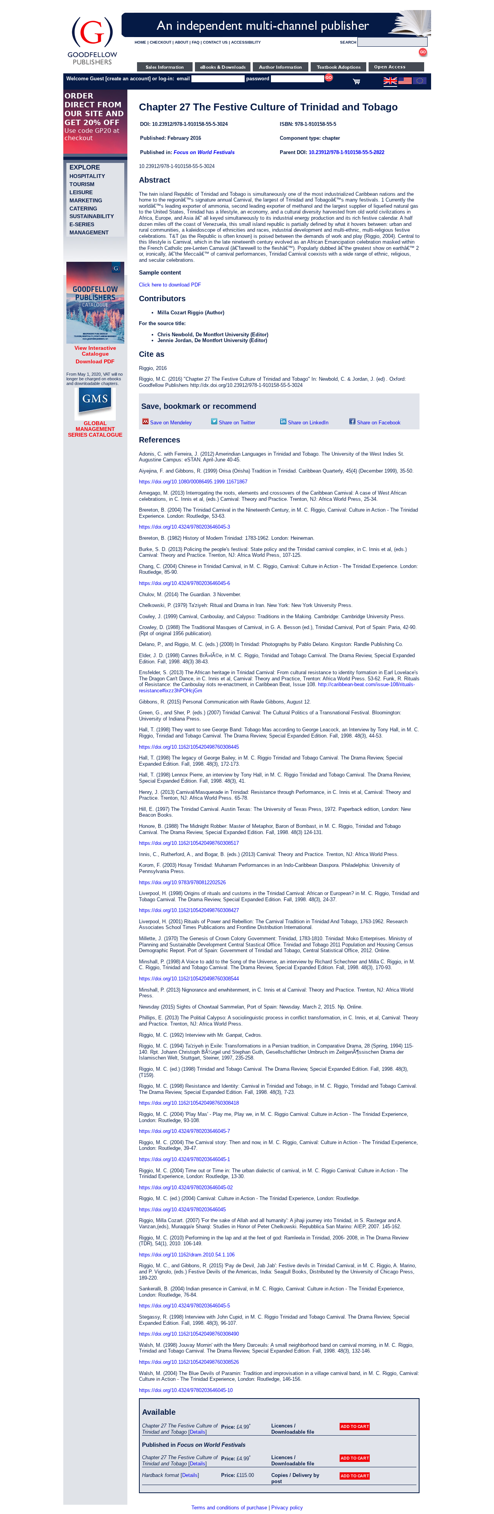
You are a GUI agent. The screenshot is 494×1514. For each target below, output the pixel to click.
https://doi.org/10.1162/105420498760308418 (189, 1103)
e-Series (81, 224)
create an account (128, 78)
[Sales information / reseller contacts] (165, 70)
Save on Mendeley (170, 423)
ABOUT (181, 42)
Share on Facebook (378, 423)
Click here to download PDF (170, 285)
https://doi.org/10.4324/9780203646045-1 (184, 1159)
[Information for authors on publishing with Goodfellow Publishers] (280, 70)
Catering (83, 208)
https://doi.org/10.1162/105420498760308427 (189, 910)
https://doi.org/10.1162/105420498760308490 (189, 1334)
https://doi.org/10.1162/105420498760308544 (189, 979)
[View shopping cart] (356, 82)
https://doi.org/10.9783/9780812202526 (182, 882)
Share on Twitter (236, 423)
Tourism (82, 184)
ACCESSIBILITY (246, 42)
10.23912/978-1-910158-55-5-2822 (346, 152)
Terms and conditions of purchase (229, 1508)
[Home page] (92, 65)
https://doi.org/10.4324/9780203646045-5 (184, 1306)
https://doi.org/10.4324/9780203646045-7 (184, 1131)
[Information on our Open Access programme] (396, 70)
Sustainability (91, 216)
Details (197, 1432)
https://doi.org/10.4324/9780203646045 (182, 1209)
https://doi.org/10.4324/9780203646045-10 (186, 1390)
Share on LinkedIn (307, 423)
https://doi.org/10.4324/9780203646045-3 (184, 527)
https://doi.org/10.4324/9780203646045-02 (186, 1187)
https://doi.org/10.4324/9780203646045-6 (184, 583)
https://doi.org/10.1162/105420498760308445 (189, 747)
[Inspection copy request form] (338, 70)
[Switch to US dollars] (405, 82)
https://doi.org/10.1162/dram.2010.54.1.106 (187, 1255)
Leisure (81, 192)
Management (89, 232)
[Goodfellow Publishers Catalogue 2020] (95, 342)
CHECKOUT (160, 42)
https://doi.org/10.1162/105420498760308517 (189, 843)
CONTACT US (215, 42)
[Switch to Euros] (419, 82)
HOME (140, 42)
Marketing (85, 200)
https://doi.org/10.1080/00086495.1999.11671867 (193, 482)
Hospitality (87, 176)
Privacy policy (287, 1508)
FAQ (196, 42)
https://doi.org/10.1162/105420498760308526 (189, 1362)
